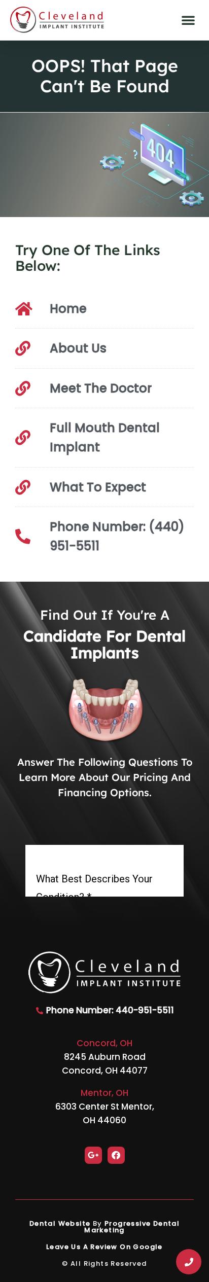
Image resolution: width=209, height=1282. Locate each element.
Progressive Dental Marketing (132, 1227)
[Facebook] (116, 1155)
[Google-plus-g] (93, 1155)
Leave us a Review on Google (104, 1247)
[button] (188, 19)
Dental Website (60, 1223)
